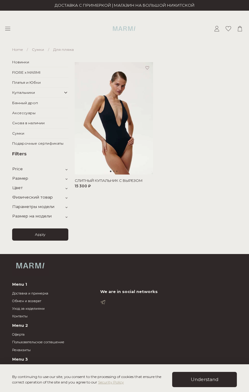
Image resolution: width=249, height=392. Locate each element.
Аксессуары (24, 113)
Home (17, 49)
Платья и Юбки (26, 82)
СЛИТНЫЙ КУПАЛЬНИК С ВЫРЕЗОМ (108, 180)
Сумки (38, 49)
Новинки (20, 62)
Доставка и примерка (30, 293)
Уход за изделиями (28, 309)
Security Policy (111, 382)
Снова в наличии (28, 123)
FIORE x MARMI (26, 72)
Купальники (23, 92)
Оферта (18, 335)
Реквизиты (21, 350)
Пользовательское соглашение (38, 342)
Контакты (20, 316)
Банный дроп (25, 103)
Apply (40, 234)
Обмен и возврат (26, 301)
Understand (204, 379)
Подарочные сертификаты (37, 143)
